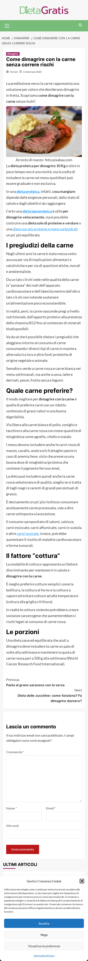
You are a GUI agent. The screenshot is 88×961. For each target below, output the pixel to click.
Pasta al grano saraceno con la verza (35, 682)
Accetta (44, 923)
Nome (11, 808)
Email (51, 808)
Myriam (14, 71)
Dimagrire (12, 53)
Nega (44, 935)
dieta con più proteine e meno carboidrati (45, 229)
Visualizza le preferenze (44, 946)
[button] (82, 881)
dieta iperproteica (37, 211)
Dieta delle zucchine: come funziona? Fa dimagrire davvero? (50, 695)
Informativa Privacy (44, 955)
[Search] (80, 25)
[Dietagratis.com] (44, 9)
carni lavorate (28, 533)
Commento (15, 752)
